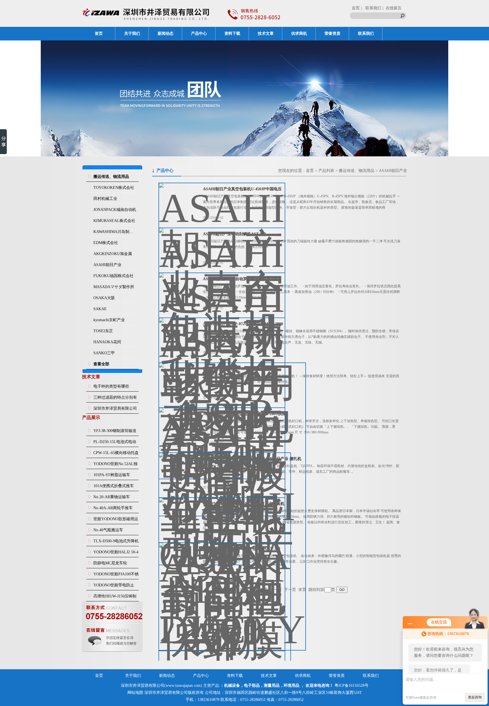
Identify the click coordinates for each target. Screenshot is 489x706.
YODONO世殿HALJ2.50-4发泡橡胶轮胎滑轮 (115, 553)
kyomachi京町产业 (109, 320)
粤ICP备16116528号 (351, 685)
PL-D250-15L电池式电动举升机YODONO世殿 (114, 443)
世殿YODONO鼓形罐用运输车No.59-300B (115, 520)
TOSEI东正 (103, 331)
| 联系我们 (371, 8)
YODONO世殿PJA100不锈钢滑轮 (116, 575)
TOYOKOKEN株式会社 (113, 187)
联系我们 (366, 33)
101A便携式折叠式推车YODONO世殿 (113, 487)
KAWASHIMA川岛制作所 (114, 232)
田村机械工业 (105, 199)
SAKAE (100, 309)
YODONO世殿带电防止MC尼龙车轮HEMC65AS (114, 586)
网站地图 (135, 692)
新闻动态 (165, 33)
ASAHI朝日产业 (107, 265)
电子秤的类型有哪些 (111, 386)
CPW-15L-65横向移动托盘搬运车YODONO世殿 (116, 454)
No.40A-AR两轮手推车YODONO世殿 (113, 509)
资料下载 (232, 33)
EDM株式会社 (105, 243)
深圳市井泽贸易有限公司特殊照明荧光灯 (115, 410)
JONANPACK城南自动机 (114, 210)
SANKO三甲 (104, 353)
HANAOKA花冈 (107, 342)
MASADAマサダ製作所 (113, 287)
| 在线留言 (392, 8)
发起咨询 (475, 697)
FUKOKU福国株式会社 (113, 276)
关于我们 (132, 33)
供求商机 (299, 33)
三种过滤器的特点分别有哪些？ (115, 399)
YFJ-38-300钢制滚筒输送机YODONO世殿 (114, 432)
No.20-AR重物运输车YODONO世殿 (111, 498)
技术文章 (266, 33)
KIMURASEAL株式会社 (114, 221)
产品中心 (199, 33)
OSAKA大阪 (104, 298)
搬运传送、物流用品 (356, 171)
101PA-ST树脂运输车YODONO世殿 (111, 476)
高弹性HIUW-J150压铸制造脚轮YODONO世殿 (114, 597)
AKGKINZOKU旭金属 (112, 254)
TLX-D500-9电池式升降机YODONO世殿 (116, 542)
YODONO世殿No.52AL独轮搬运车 (115, 465)
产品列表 (326, 171)
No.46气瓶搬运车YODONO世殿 (108, 531)
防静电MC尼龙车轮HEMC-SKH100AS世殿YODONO (113, 564)
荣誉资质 (332, 33)
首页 (356, 8)
